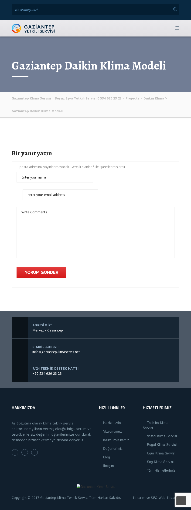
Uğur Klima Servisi (161, 453)
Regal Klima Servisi (162, 444)
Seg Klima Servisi (160, 461)
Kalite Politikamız (116, 439)
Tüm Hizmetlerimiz (161, 470)
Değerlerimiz (113, 448)
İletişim (108, 465)
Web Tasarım (169, 497)
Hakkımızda (112, 422)
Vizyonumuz (112, 431)
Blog (106, 457)
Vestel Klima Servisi (162, 436)
